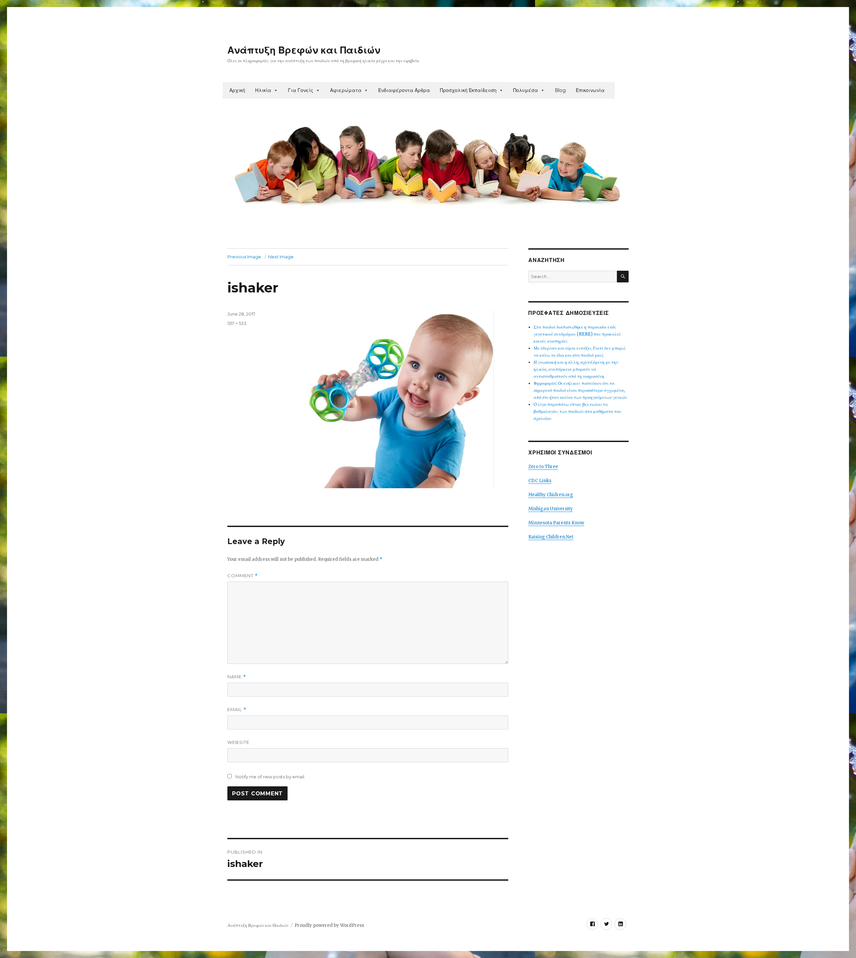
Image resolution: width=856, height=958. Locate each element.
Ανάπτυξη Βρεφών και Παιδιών (303, 50)
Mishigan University (550, 509)
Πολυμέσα (525, 90)
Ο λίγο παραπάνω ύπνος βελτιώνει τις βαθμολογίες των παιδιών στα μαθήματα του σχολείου (577, 411)
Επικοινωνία (590, 90)
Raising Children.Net (550, 537)
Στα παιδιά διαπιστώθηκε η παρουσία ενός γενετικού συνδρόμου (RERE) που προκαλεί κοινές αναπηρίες (577, 334)
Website (238, 742)
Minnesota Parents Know (556, 523)
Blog (560, 90)
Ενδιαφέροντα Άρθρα (404, 90)
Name (236, 677)
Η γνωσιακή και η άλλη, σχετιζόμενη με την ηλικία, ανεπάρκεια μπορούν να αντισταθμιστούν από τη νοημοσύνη (576, 369)
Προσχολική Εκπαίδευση (468, 90)
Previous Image (244, 256)
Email (236, 709)
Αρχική (237, 90)
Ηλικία (263, 90)
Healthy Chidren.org (550, 495)
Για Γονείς (300, 90)
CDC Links (539, 481)
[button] (275, 90)
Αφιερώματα (345, 90)
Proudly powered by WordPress (329, 925)
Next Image (281, 256)
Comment (242, 576)
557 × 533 (236, 323)
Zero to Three (543, 466)
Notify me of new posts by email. (270, 776)
